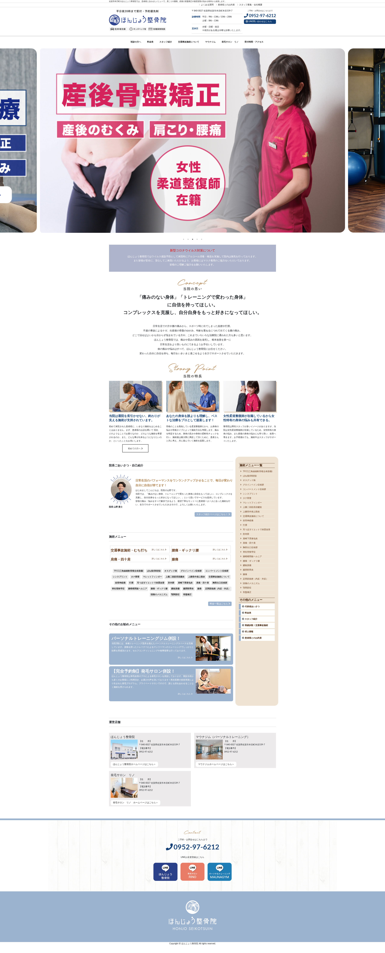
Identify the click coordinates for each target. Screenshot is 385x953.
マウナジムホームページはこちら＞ (216, 764)
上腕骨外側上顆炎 (196, 577)
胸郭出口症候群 (220, 583)
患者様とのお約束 (226, 5)
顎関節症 (175, 595)
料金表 (150, 42)
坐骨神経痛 (120, 583)
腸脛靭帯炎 (188, 589)
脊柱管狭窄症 (118, 589)
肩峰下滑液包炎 (185, 583)
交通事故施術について (188, 42)
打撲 (131, 583)
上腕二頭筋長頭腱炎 (175, 577)
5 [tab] (201, 239)
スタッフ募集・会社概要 (250, 5)
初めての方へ (134, 449)
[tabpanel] (192, 140)
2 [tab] (187, 239)
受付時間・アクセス (254, 42)
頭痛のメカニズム (159, 595)
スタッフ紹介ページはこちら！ (212, 514)
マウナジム (210, 42)
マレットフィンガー (152, 577)
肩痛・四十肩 (202, 583)
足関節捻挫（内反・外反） (217, 589)
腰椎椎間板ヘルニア (137, 589)
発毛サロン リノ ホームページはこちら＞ (135, 803)
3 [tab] (192, 239)
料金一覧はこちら (219, 604)
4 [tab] (197, 239)
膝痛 (199, 589)
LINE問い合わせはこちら (260, 21)
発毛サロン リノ (230, 42)
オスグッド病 (170, 571)
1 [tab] (183, 239)
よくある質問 (207, 5)
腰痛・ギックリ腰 (159, 589)
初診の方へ (136, 42)
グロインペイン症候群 (191, 571)
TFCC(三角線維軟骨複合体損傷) (128, 571)
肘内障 (171, 583)
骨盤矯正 (187, 595)
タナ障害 (135, 577)
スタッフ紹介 (165, 42)
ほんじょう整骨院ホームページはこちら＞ (134, 764)
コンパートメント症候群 (216, 571)
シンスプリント (120, 577)
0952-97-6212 (196, 847)
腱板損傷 (175, 589)
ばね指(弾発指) (154, 571)
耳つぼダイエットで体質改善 (150, 583)
